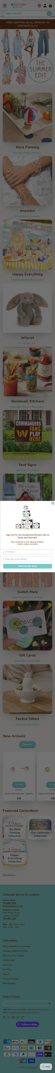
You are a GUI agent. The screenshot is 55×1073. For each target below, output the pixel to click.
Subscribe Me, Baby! (27, 566)
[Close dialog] (53, 503)
